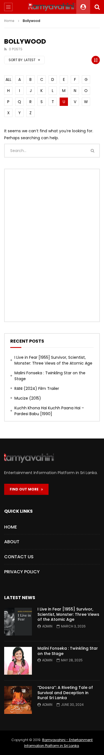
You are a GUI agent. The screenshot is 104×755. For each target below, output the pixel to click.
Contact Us (19, 557)
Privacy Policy (22, 572)
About (11, 542)
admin (47, 626)
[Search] (97, 7)
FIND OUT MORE (25, 489)
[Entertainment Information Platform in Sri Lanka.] (52, 7)
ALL (8, 79)
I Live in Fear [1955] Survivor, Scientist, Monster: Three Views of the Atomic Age (53, 360)
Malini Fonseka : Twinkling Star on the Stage (49, 376)
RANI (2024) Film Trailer (36, 388)
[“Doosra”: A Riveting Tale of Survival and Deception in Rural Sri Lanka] (18, 700)
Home (9, 20)
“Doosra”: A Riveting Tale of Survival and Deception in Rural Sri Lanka (65, 693)
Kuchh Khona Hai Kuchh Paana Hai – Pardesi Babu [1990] (49, 411)
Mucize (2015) (27, 398)
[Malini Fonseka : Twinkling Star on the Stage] (18, 661)
